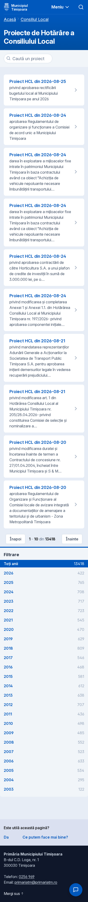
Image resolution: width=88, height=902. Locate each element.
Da (6, 837)
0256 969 (26, 876)
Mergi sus (12, 893)
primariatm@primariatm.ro (36, 882)
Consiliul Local (35, 19)
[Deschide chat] (75, 889)
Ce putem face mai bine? (45, 837)
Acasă (10, 19)
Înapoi (15, 539)
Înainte (72, 539)
